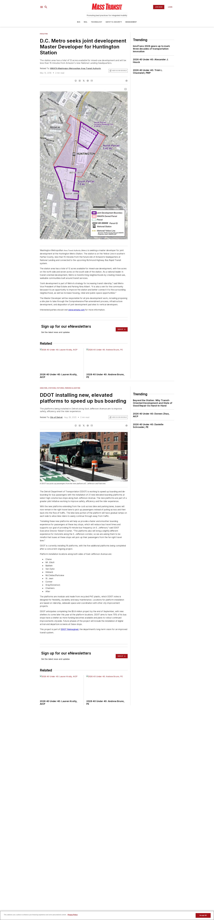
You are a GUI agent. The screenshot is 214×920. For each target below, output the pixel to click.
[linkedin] (80, 81)
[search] (45, 7)
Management (131, 22)
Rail (85, 22)
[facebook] (76, 81)
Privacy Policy (73, 915)
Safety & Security (114, 22)
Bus (78, 22)
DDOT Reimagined (69, 629)
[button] (41, 7)
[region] (107, 915)
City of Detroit (56, 417)
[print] (126, 81)
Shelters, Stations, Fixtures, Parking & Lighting (60, 388)
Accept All (203, 915)
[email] (92, 81)
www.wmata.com (76, 310)
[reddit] (88, 81)
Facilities (44, 34)
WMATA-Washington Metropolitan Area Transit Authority (75, 68)
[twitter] (84, 81)
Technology (96, 22)
